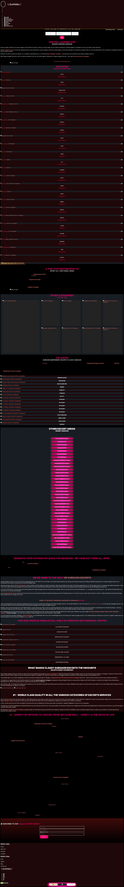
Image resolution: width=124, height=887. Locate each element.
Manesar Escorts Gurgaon (62, 541)
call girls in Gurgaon (33, 287)
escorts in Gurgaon (32, 563)
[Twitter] (4, 874)
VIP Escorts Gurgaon (20, 585)
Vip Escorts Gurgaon (62, 544)
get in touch (58, 752)
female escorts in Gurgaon (16, 709)
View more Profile (19, 263)
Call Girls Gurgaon (62, 451)
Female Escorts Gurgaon (62, 491)
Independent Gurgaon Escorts (62, 506)
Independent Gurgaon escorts (95, 363)
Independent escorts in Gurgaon (12, 371)
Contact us (4, 866)
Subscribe (44, 836)
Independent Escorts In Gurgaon (62, 466)
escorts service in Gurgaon (60, 777)
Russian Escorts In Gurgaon (62, 494)
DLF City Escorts (62, 522)
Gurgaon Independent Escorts (62, 479)
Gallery (2, 861)
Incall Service (22, 688)
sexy (9, 567)
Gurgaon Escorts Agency (62, 510)
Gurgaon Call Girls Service (62, 475)
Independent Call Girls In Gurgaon (62, 460)
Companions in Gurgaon (99, 570)
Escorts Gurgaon (62, 457)
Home (2, 846)
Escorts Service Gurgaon (62, 488)
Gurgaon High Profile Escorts (62, 503)
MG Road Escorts (62, 528)
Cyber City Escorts (62, 531)
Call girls (45, 363)
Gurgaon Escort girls (34, 279)
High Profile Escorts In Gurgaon (62, 538)
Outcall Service (9, 688)
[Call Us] (4, 12)
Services (3, 851)
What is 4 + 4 (44, 832)
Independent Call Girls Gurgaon (62, 513)
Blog (2, 864)
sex (23, 562)
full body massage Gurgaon (96, 611)
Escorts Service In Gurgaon (62, 516)
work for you (64, 784)
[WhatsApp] (4, 10)
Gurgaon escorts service (18, 740)
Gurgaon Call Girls (62, 447)
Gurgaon (54, 726)
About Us (3, 849)
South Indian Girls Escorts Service (62, 500)
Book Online (71, 884)
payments (100, 756)
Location (3, 853)
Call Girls (116, 363)
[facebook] (3, 880)
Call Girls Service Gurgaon (62, 482)
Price (2, 859)
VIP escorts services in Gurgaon (70, 677)
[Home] (4, 9)
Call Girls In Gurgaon (62, 444)
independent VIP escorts (10, 593)
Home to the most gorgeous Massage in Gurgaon (58, 600)
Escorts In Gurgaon (62, 454)
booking (33, 275)
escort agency (65, 718)
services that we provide (96, 603)
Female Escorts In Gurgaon (62, 472)
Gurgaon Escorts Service (62, 469)
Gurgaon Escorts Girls (39, 274)
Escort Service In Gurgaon (62, 438)
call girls (80, 736)
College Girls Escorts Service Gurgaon (62, 547)
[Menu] (3, 4)
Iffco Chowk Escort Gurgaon (62, 485)
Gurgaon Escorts (62, 441)
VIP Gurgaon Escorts (77, 577)
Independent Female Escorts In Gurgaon (62, 534)
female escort (52, 804)
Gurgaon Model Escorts (62, 497)
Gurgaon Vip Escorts (62, 525)
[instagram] (3, 878)
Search (62, 37)
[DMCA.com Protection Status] (4, 883)
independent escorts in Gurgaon (43, 723)
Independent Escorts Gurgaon (62, 463)
